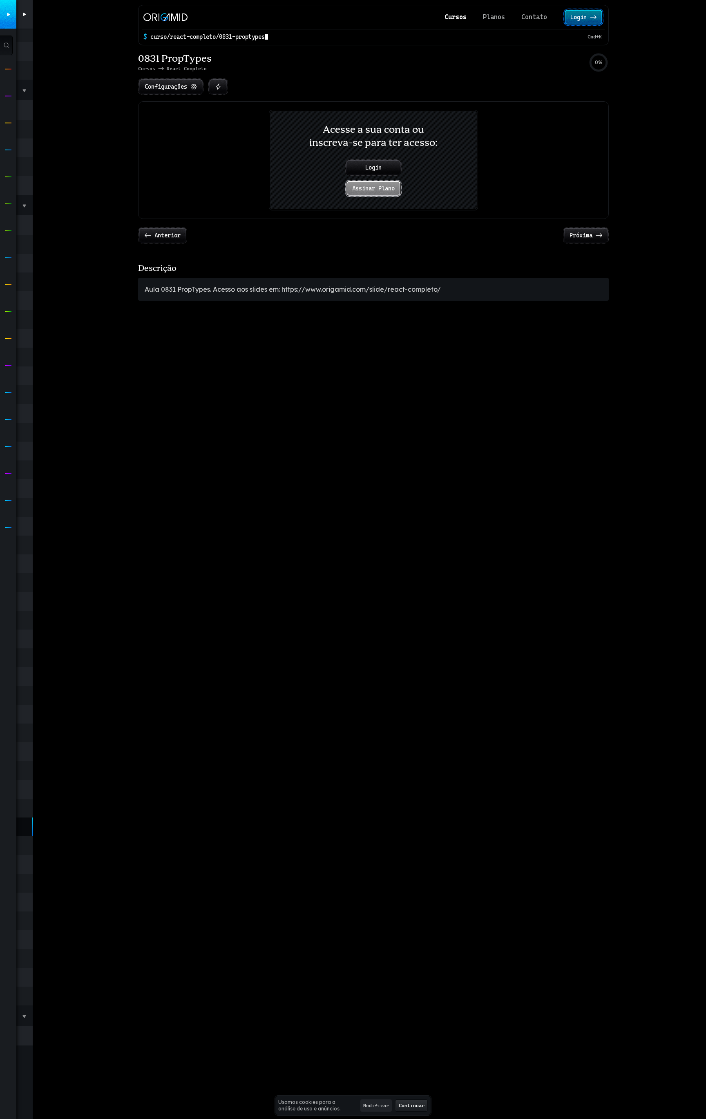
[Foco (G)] (218, 86)
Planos (494, 17)
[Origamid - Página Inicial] (165, 17)
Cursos (456, 17)
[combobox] (367, 37)
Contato (534, 17)
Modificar (376, 1105)
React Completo (187, 68)
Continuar (411, 1105)
